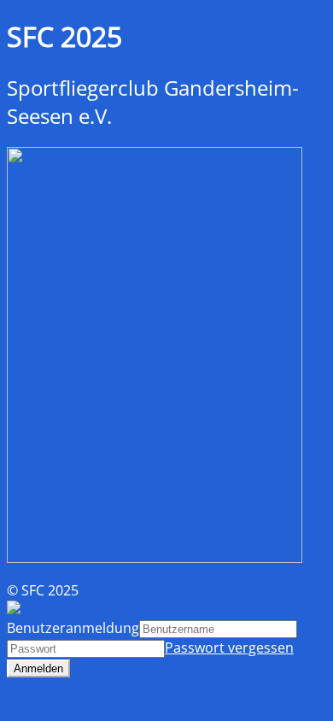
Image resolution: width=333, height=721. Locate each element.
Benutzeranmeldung (73, 627)
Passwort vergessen (229, 647)
